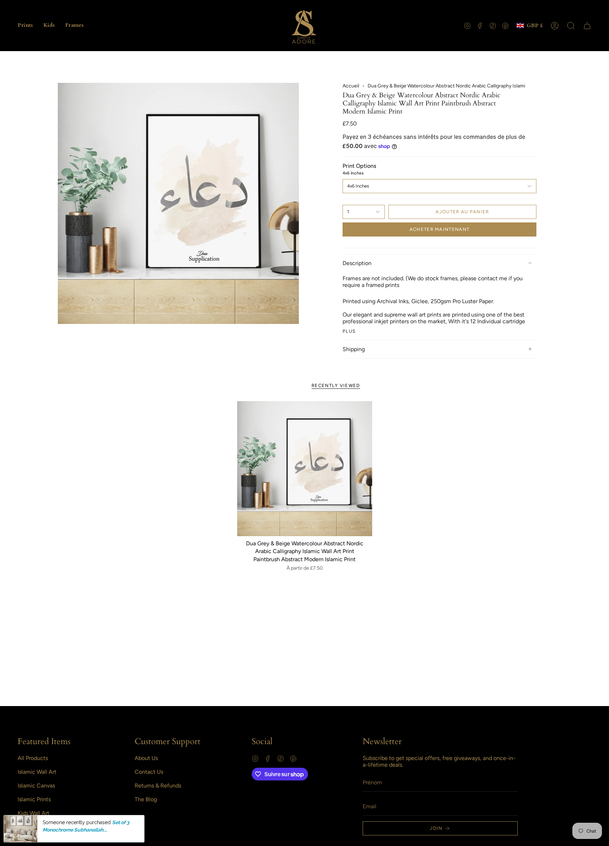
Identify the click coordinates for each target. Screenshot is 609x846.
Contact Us (149, 771)
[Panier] (587, 26)
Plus (349, 331)
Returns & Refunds (158, 785)
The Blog (146, 799)
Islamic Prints (34, 799)
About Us (146, 758)
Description (357, 263)
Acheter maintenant (439, 229)
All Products (33, 758)
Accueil (351, 86)
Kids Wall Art (33, 813)
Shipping (354, 349)
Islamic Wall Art (37, 771)
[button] (25, 25)
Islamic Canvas (36, 785)
